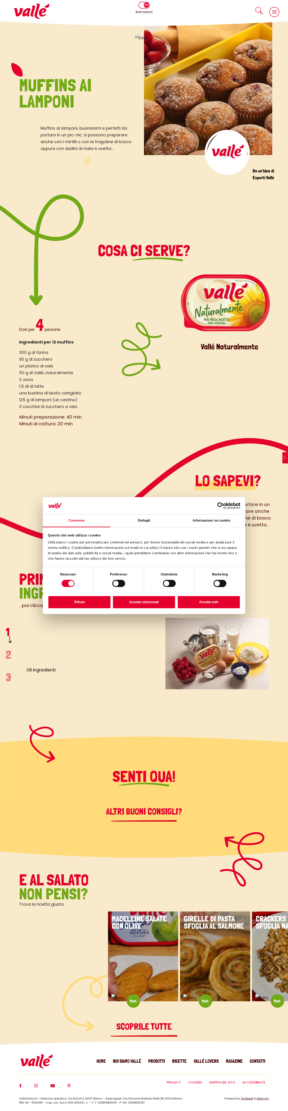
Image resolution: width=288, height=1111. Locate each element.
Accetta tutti (208, 602)
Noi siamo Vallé (127, 1061)
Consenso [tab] (76, 520)
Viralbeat (247, 1098)
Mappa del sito (222, 1082)
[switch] (118, 583)
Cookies (195, 1082)
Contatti (257, 1061)
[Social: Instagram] (42, 1088)
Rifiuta (79, 602)
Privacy (174, 1082)
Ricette (179, 1061)
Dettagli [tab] (144, 520)
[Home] (31, 11)
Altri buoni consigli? (144, 811)
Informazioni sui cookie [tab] (211, 520)
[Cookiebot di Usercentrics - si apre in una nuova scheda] (220, 505)
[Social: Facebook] (26, 1088)
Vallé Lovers (206, 1061)
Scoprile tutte (144, 1026)
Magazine (234, 1061)
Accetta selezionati (144, 602)
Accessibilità (253, 1082)
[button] (259, 10)
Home (101, 1061)
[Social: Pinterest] (75, 1088)
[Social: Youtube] (59, 1088)
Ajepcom (262, 1098)
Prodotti (156, 1061)
